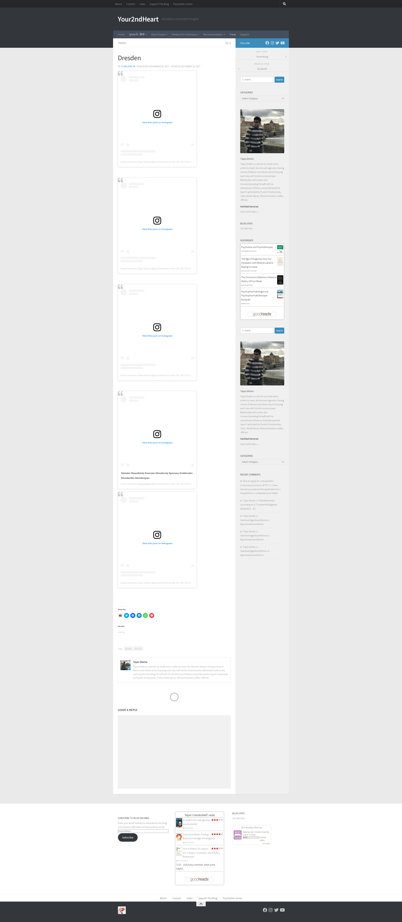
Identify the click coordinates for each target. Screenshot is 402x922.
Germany (138, 648)
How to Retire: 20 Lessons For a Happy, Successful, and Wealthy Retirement (201, 852)
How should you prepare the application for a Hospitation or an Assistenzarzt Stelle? (260, 489)
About (118, 4)
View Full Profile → (249, 211)
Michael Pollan (248, 285)
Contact (130, 4)
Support (244, 34)
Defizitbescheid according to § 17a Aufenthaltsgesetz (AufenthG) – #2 (258, 504)
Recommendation (213, 34)
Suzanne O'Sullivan (250, 271)
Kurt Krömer (189, 828)
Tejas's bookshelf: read (200, 815)
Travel (232, 34)
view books (266, 843)
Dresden (128, 648)
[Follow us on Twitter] (277, 43)
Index (142, 4)
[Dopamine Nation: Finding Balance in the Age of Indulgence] (179, 840)
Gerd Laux (246, 303)
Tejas (245, 832)
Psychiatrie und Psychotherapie (257, 247)
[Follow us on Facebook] (267, 43)
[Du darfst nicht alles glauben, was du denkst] (179, 827)
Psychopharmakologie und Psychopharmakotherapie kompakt (254, 295)
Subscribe (127, 837)
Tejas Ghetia (128, 66)
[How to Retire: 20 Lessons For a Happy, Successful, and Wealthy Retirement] (179, 855)
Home (121, 34)
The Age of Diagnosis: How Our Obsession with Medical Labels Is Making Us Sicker (257, 262)
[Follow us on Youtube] (282, 43)
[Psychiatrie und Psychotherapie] (280, 252)
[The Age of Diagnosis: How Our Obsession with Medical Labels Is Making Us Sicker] (280, 265)
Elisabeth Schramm (249, 251)
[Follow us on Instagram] (272, 43)
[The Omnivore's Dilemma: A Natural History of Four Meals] (280, 283)
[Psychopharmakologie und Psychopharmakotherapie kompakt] (280, 297)
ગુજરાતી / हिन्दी (136, 34)
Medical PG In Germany (184, 34)
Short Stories (158, 34)
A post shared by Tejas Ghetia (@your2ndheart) (144, 162)
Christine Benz (183, 861)
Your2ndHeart (138, 19)
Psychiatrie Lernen (183, 4)
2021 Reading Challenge (251, 827)
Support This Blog (159, 4)
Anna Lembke (189, 842)
